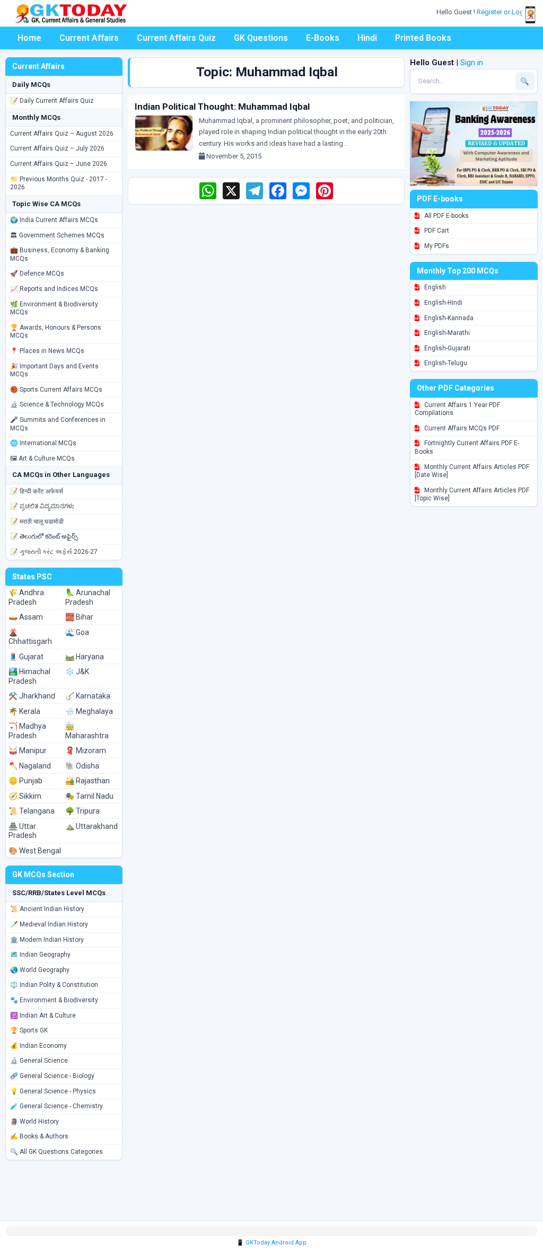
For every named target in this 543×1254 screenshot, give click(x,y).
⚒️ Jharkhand (31, 696)
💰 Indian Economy (38, 1045)
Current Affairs (89, 38)
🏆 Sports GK (29, 1030)
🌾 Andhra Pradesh (26, 597)
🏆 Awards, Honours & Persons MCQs (55, 332)
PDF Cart (436, 230)
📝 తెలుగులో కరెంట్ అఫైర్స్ (44, 536)
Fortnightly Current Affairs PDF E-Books (467, 447)
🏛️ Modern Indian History (47, 939)
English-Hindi (442, 302)
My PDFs (436, 246)
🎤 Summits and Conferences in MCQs (58, 424)
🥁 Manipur (27, 750)
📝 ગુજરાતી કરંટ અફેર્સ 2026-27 (54, 551)
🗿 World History (34, 1121)
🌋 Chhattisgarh (30, 637)
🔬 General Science (39, 1060)
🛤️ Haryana (84, 656)
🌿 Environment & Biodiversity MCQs (54, 308)
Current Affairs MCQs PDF (461, 428)
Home (29, 38)
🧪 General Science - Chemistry (56, 1106)
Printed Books (423, 38)
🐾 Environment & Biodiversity (54, 1000)
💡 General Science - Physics (53, 1091)
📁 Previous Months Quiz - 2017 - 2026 (58, 183)
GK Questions (261, 38)
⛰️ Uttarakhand (91, 826)
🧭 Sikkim (24, 796)
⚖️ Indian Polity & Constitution (54, 984)
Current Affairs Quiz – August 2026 (61, 133)
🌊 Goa (77, 632)
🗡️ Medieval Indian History (49, 924)
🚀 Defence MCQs (37, 273)
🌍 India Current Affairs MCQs (54, 220)
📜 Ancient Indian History (47, 909)
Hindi (367, 38)
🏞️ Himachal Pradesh (29, 676)
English (434, 287)
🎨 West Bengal (34, 850)
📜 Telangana (31, 811)
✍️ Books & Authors (39, 1136)
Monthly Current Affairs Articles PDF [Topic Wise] (472, 494)
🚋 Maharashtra (87, 731)
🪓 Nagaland (29, 766)
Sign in (471, 62)
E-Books (322, 38)
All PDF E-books (446, 215)
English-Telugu (445, 363)
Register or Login (504, 12)
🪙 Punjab (25, 780)
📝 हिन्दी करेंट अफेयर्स (36, 491)
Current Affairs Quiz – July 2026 (57, 148)
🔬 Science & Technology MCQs (57, 404)
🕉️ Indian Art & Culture (43, 1015)
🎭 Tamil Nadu (89, 796)
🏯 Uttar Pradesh (22, 831)
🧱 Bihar (79, 617)
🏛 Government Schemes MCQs (57, 235)
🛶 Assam (25, 617)
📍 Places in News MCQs (47, 351)
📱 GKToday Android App (271, 1242)
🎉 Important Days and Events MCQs (54, 370)
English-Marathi (446, 333)
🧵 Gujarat (25, 656)
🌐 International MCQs (43, 443)
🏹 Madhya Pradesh (27, 731)
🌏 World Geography (39, 970)
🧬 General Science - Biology (52, 1076)
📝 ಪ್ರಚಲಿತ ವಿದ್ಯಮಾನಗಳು (42, 506)
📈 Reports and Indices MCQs (54, 289)
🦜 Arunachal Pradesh (87, 597)
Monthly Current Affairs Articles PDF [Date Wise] (472, 471)
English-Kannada (448, 318)
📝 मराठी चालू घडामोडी (37, 521)
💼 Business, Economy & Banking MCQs (59, 254)
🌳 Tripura (82, 811)
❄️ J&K (77, 671)
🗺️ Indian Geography (40, 954)
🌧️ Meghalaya (89, 711)
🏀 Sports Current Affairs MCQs (56, 389)
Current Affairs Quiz (176, 38)
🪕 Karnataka (87, 696)
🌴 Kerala (24, 711)
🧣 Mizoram (85, 750)
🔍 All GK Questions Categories (56, 1151)
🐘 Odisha (82, 766)
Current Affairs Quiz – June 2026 (58, 163)
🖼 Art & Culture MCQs (42, 458)
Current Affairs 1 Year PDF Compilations (457, 409)
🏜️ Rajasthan (87, 780)
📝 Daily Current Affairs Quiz (52, 100)
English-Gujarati (446, 348)
